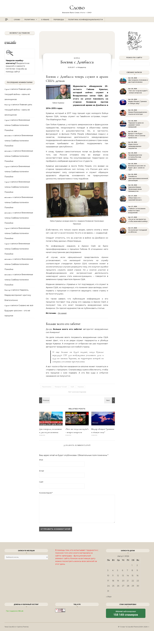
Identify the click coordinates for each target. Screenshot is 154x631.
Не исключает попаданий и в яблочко (137, 231)
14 (128, 576)
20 (123, 581)
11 (113, 576)
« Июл (108, 597)
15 (132, 576)
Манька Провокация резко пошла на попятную (137, 113)
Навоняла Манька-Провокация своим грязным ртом (135, 189)
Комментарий (46, 493)
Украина (81, 387)
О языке (45, 19)
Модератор (82, 67)
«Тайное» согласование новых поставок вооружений (136, 210)
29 (133, 586)
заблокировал (126, 614)
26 (118, 586)
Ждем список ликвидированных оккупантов (134, 146)
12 (118, 576)
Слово (77, 7)
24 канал (62, 313)
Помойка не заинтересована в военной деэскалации (138, 178)
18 (113, 581)
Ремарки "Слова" (61, 387)
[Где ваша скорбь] (110, 400)
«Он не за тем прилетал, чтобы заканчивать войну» (138, 220)
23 (138, 581)
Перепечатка (46, 387)
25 (113, 586)
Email (41, 471)
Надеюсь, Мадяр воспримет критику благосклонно (18, 295)
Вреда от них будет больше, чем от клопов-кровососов (137, 135)
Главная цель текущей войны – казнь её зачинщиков (18, 94)
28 (128, 586)
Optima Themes (23, 627)
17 (108, 581)
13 (123, 576)
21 (128, 581)
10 (108, 576)
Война (77, 58)
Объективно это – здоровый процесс (135, 199)
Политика (29, 19)
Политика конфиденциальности (85, 19)
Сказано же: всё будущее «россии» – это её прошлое (19, 310)
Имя (41, 460)
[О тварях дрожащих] (44, 400)
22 (133, 581)
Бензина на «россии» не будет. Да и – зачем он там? (137, 168)
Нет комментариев (77, 392)
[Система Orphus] (9, 55)
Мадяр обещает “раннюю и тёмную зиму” (137, 102)
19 (118, 581)
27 (123, 586)
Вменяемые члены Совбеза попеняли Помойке (17, 125)
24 (108, 586)
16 (137, 576)
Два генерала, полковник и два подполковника (138, 81)
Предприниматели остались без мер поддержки (135, 157)
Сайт (41, 482)
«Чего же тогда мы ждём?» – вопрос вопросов (138, 92)
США (72, 387)
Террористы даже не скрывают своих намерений (136, 125)
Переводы (58, 19)
